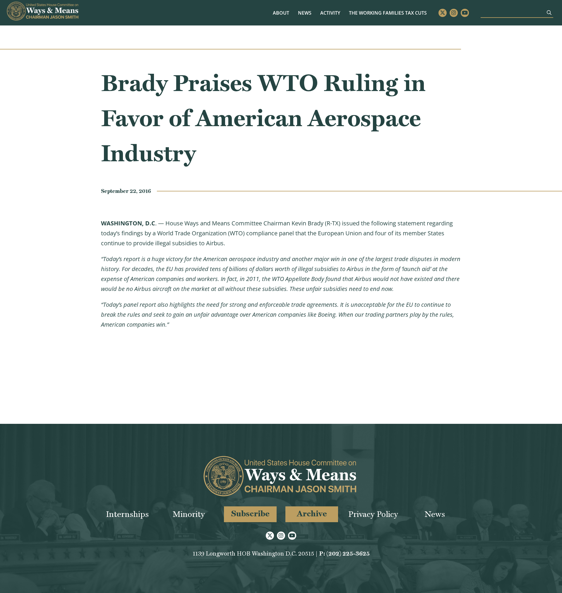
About (281, 13)
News (304, 13)
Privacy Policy (373, 514)
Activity (330, 13)
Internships (127, 514)
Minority (189, 514)
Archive (312, 513)
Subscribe (250, 513)
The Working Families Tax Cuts (388, 13)
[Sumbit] (549, 12)
